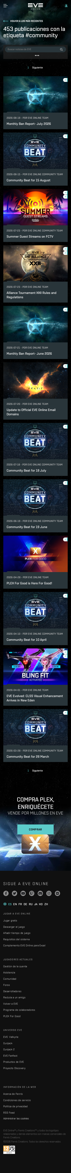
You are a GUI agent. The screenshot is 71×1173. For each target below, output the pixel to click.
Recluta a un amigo (14, 997)
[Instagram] (49, 893)
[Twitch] (31, 893)
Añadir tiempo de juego (17, 933)
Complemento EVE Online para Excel (24, 945)
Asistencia (9, 972)
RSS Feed (9, 1112)
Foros (6, 985)
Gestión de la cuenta (15, 966)
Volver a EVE (10, 1003)
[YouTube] (23, 893)
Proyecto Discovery (14, 1068)
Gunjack (7, 1043)
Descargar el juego (14, 926)
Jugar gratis (10, 920)
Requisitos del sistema (16, 939)
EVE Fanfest (10, 1055)
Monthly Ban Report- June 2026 (29, 353)
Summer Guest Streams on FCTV (30, 236)
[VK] (57, 893)
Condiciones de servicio (17, 1100)
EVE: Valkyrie (10, 1037)
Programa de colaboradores (19, 1009)
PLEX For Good (12, 1016)
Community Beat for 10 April (27, 639)
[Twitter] (14, 893)
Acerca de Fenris (13, 1093)
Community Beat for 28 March (28, 756)
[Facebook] (6, 893)
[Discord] (40, 893)
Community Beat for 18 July (26, 470)
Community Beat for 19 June (27, 527)
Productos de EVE (13, 1061)
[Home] (35, 8)
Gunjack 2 (9, 1049)
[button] (66, 5)
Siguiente (37, 67)
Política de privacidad (15, 1106)
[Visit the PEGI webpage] (9, 1150)
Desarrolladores (12, 991)
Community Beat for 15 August (28, 180)
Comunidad (9, 978)
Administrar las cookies (16, 1118)
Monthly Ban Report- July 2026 (29, 124)
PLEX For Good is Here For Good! (29, 583)
